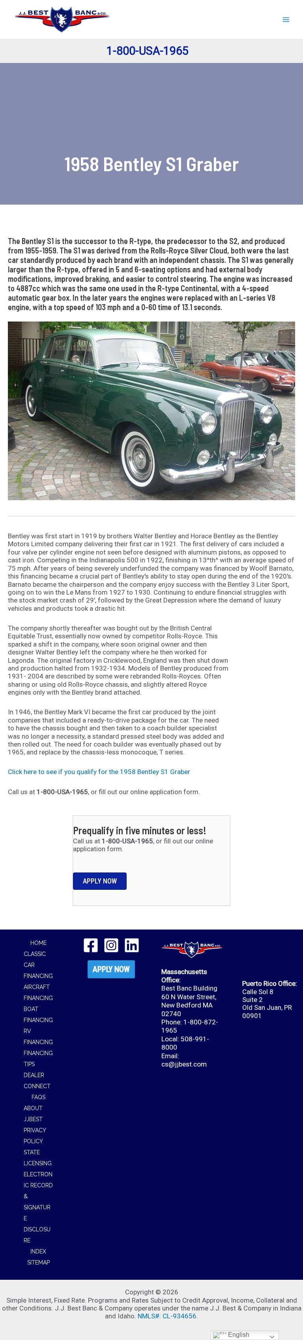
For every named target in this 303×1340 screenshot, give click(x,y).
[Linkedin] (132, 945)
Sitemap (38, 1262)
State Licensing (38, 1157)
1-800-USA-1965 (148, 50)
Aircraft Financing (38, 992)
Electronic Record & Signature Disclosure (38, 1207)
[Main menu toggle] (286, 20)
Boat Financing (38, 1014)
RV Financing (38, 1036)
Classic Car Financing (38, 965)
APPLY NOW (111, 969)
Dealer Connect (37, 1080)
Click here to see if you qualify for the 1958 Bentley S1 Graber (99, 772)
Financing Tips (38, 1058)
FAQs (38, 1097)
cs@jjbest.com (184, 1064)
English (237, 1334)
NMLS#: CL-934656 (167, 1316)
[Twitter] (111, 945)
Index (38, 1251)
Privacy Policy (35, 1135)
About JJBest (33, 1113)
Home (38, 943)
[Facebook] (91, 945)
